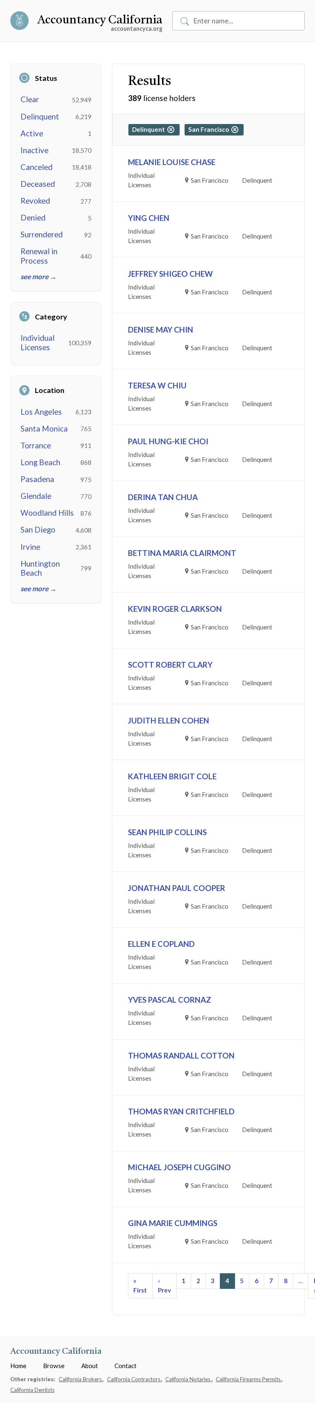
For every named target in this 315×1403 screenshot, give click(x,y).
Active (32, 133)
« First (140, 1285)
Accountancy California (99, 20)
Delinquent (40, 116)
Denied (33, 217)
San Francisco (209, 129)
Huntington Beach (40, 568)
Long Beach (40, 462)
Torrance (36, 445)
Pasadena (37, 479)
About (89, 1365)
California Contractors (134, 1379)
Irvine (30, 546)
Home (18, 1365)
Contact (125, 1365)
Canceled (36, 167)
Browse (53, 1365)
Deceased (38, 183)
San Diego (38, 529)
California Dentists (32, 1390)
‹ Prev (164, 1285)
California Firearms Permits (249, 1379)
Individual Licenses (38, 342)
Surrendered (42, 234)
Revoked (35, 200)
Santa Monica (44, 428)
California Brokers (81, 1379)
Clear (30, 99)
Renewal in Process (39, 256)
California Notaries (188, 1379)
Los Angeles (41, 411)
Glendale (36, 496)
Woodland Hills (47, 512)
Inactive (34, 150)
